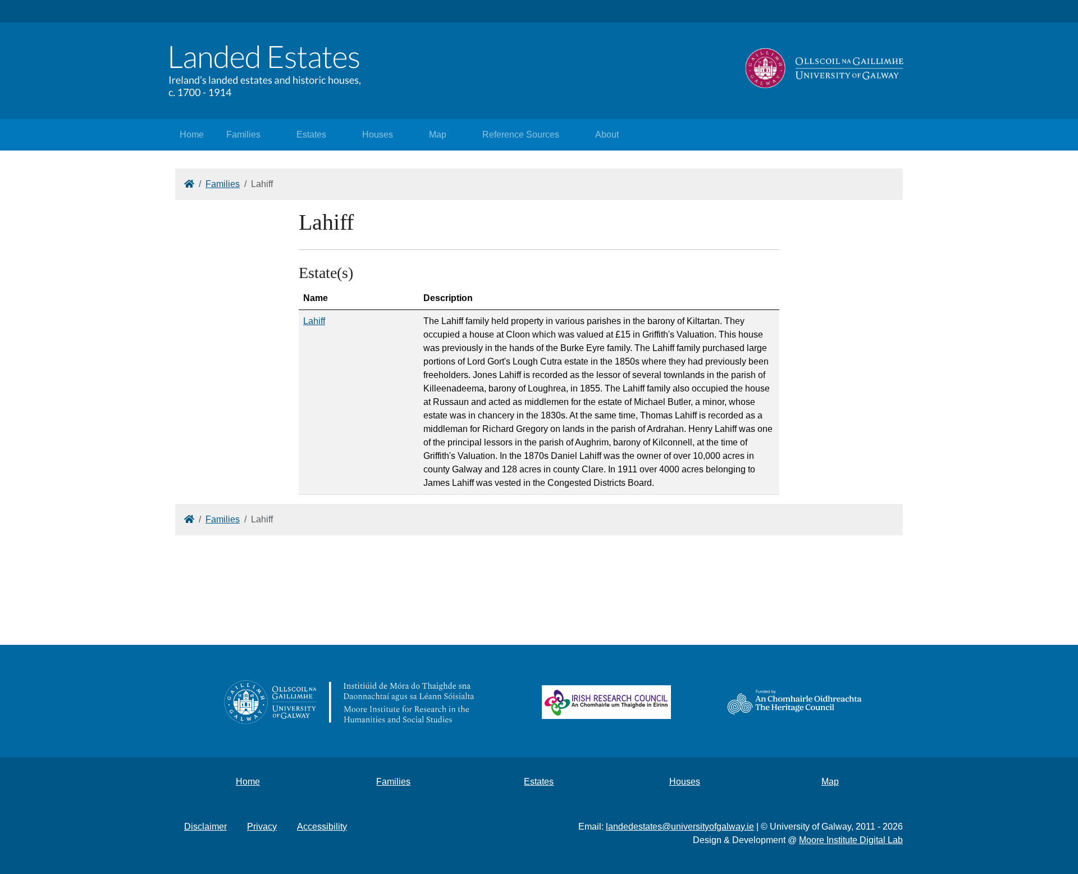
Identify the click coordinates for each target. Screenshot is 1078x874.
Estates (311, 134)
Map (437, 134)
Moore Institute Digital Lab (851, 840)
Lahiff (314, 321)
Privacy (262, 826)
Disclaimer (205, 826)
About (607, 134)
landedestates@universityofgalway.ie (680, 826)
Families (243, 134)
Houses (377, 134)
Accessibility (322, 826)
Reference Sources (520, 134)
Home (192, 134)
